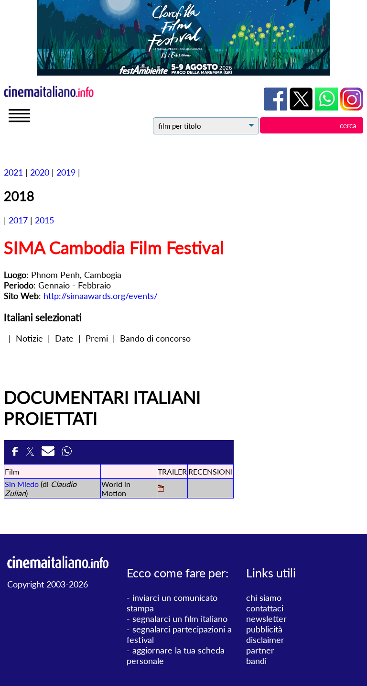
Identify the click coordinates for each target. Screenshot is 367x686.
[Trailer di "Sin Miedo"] (161, 489)
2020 (39, 172)
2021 (13, 172)
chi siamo (263, 597)
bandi (256, 660)
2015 (44, 220)
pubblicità (264, 629)
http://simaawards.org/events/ (100, 295)
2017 (18, 220)
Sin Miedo (22, 483)
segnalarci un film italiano (179, 618)
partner (260, 650)
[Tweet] (31, 454)
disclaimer (265, 639)
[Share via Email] (49, 454)
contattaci (264, 608)
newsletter (266, 618)
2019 (66, 172)
